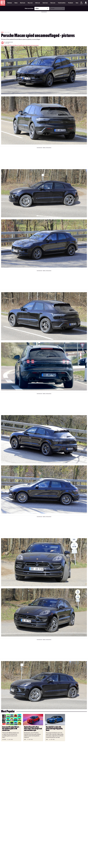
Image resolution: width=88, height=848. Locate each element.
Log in (86, 3)
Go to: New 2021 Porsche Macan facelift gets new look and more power (20, 45)
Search (81, 3)
